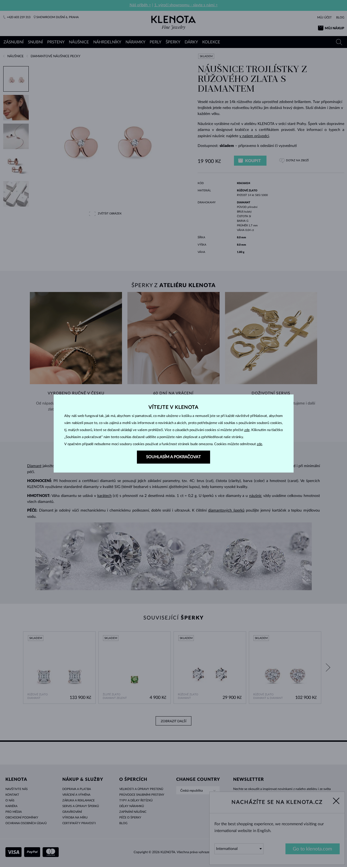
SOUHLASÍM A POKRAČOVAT (173, 457)
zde (247, 430)
